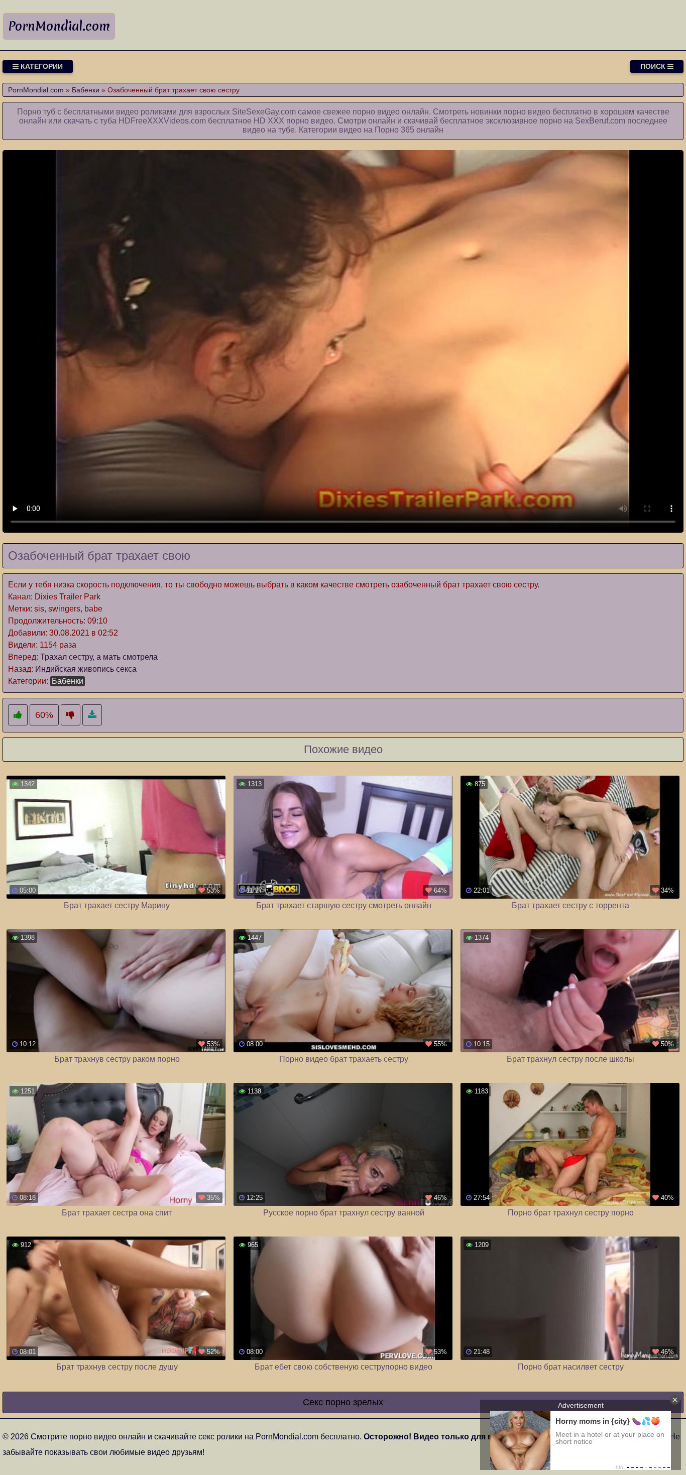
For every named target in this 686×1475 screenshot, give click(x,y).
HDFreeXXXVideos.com (162, 120)
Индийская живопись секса (86, 669)
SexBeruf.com (600, 120)
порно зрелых (354, 1402)
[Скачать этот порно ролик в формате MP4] (92, 715)
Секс (313, 1402)
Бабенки (67, 681)
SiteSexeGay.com (264, 111)
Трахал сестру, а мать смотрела (99, 657)
